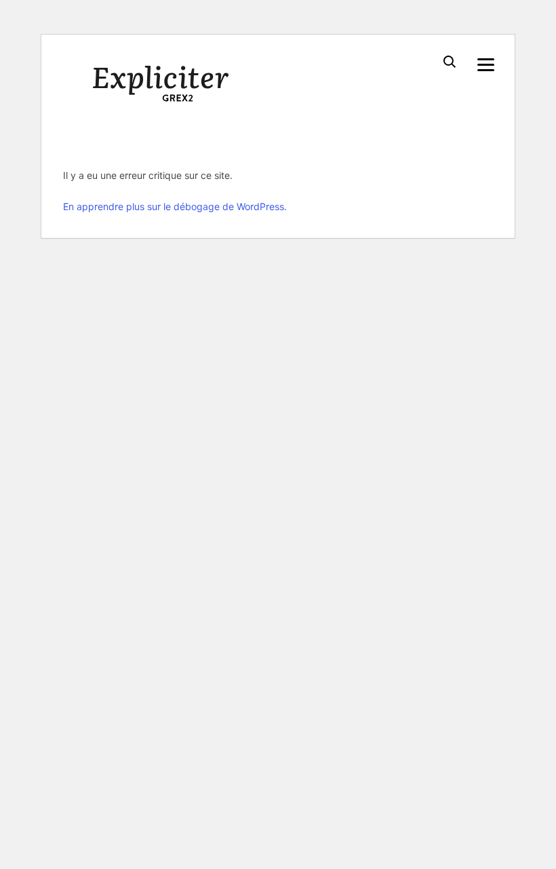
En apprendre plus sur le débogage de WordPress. (175, 206)
